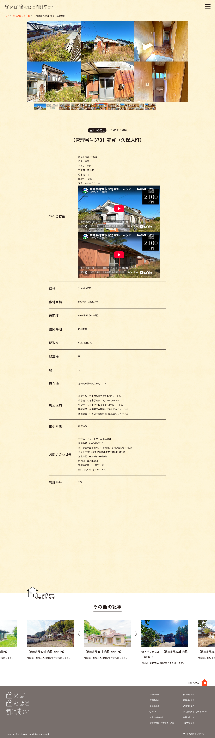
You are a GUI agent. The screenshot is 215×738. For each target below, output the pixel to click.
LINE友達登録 (188, 723)
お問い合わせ (188, 717)
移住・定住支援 (156, 717)
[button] (185, 107)
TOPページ (154, 694)
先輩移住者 (154, 700)
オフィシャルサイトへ (95, 469)
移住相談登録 (188, 694)
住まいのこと (155, 711)
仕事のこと (154, 705)
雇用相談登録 (188, 700)
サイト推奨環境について (193, 733)
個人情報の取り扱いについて (195, 711)
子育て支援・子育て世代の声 (161, 723)
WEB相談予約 (188, 705)
